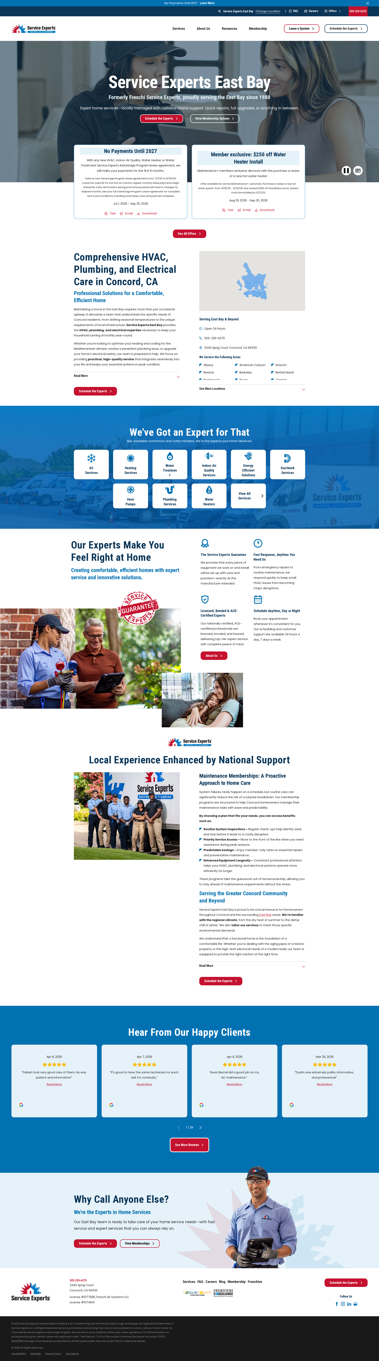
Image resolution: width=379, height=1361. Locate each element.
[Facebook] (337, 1304)
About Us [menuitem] (203, 28)
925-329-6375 (358, 11)
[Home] (33, 28)
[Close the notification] (367, 3)
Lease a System (299, 28)
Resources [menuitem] (229, 28)
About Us (211, 656)
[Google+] (355, 1304)
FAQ (295, 11)
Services (189, 1281)
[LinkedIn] (349, 1304)
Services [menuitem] (178, 28)
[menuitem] (18, 1354)
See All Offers (187, 233)
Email (129, 213)
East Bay (265, 915)
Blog (222, 1281)
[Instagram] (343, 1304)
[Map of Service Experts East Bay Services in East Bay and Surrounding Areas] (252, 281)
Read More (54, 1084)
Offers (333, 11)
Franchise (255, 1281)
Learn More (207, 3)
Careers (313, 11)
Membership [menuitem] (258, 28)
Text (113, 213)
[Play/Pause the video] (346, 170)
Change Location (268, 11)
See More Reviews (187, 1145)
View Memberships (137, 1243)
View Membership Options (212, 118)
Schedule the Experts (344, 28)
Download (149, 213)
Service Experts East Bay (238, 11)
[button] (358, 170)
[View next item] (200, 1127)
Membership (237, 1281)
